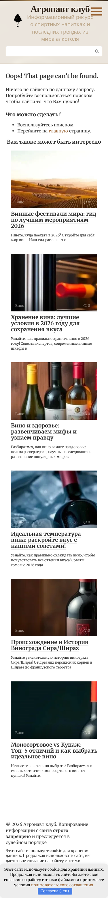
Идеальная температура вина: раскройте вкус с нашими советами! (46, 539)
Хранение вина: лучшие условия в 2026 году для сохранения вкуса (45, 323)
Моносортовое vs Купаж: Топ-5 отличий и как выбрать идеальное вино (54, 750)
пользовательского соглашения (62, 884)
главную (58, 131)
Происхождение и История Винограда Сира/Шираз (49, 645)
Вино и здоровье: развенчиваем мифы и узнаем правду (44, 431)
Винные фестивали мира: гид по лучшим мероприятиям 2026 (53, 219)
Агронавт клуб (60, 8)
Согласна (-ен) (55, 891)
